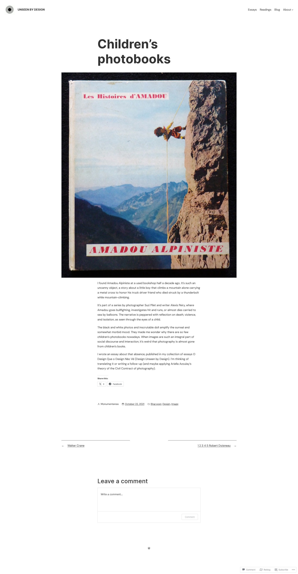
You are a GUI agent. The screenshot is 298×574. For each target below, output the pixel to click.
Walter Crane (76, 445)
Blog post (156, 404)
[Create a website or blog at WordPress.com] (149, 548)
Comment (190, 517)
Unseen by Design (31, 9)
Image (174, 404)
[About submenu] (292, 10)
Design (166, 404)
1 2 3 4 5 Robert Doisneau (214, 445)
